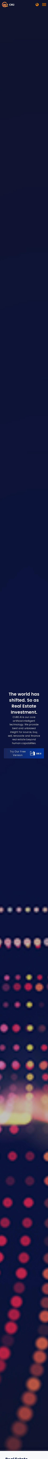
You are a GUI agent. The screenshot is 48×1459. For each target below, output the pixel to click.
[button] (44, 4)
